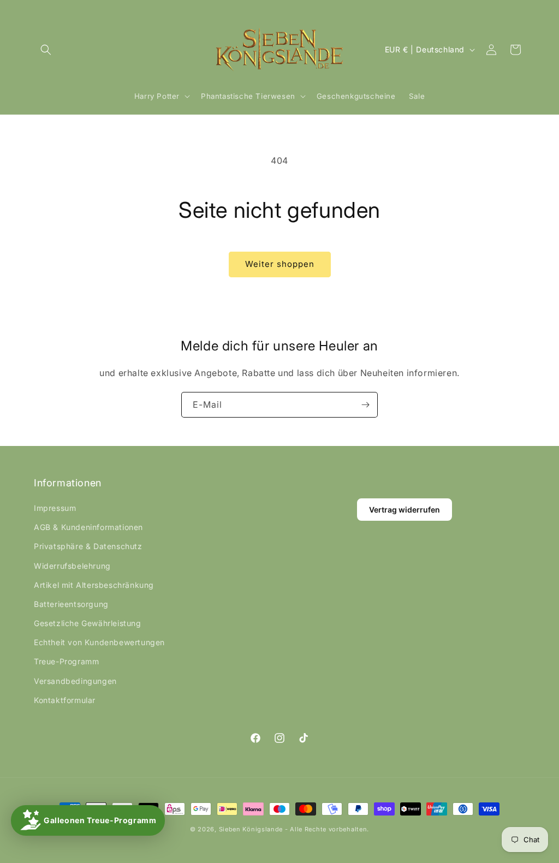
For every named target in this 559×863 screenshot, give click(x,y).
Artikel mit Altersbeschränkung (94, 585)
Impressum (55, 508)
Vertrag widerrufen (404, 509)
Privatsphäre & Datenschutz (88, 546)
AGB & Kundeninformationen (88, 527)
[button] (46, 50)
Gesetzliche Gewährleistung (87, 623)
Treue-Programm (66, 661)
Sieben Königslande (251, 829)
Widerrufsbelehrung (72, 565)
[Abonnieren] (365, 405)
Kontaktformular (65, 700)
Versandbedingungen (75, 681)
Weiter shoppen (279, 264)
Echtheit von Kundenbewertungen (99, 642)
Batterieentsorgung (71, 604)
